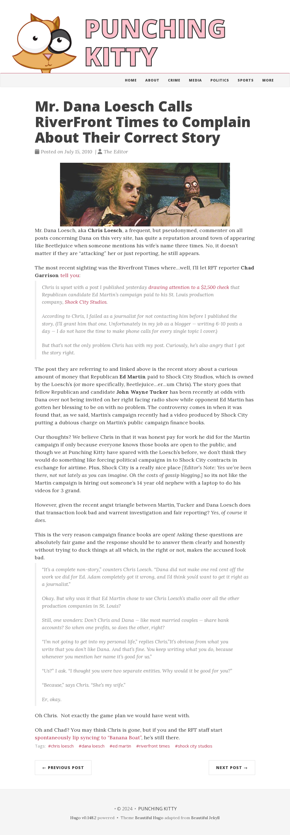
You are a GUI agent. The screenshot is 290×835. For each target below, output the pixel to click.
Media (195, 80)
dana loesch (93, 746)
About (152, 80)
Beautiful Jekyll (205, 817)
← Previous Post (63, 767)
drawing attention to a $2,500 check (188, 287)
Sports (246, 80)
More (268, 80)
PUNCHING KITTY (157, 809)
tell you (69, 275)
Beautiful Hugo (149, 817)
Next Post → (232, 767)
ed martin (121, 746)
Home (131, 80)
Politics (219, 80)
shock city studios (195, 746)
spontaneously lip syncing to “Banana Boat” (88, 737)
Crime (174, 80)
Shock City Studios (85, 302)
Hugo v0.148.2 (83, 817)
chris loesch (62, 746)
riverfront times (154, 746)
